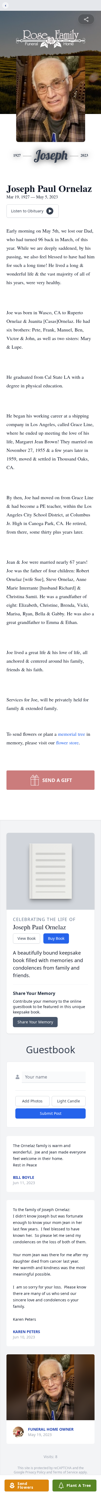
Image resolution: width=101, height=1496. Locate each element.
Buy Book (56, 938)
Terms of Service (65, 1472)
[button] (50, 1387)
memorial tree (71, 734)
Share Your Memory (35, 1021)
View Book (27, 938)
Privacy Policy (35, 1472)
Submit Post (50, 1113)
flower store (67, 742)
